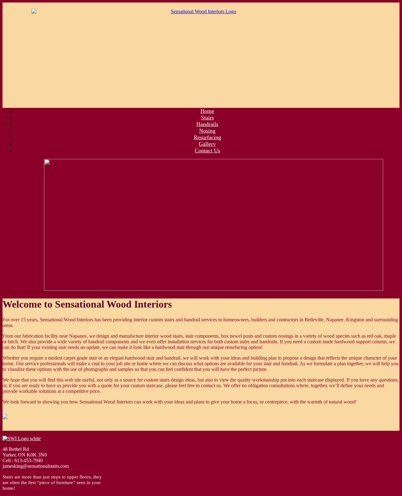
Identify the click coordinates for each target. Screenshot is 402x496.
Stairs (207, 117)
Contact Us (207, 150)
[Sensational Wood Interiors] (201, 53)
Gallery (207, 144)
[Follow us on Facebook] (10, 421)
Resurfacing (207, 137)
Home (207, 111)
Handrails (207, 124)
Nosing (207, 131)
